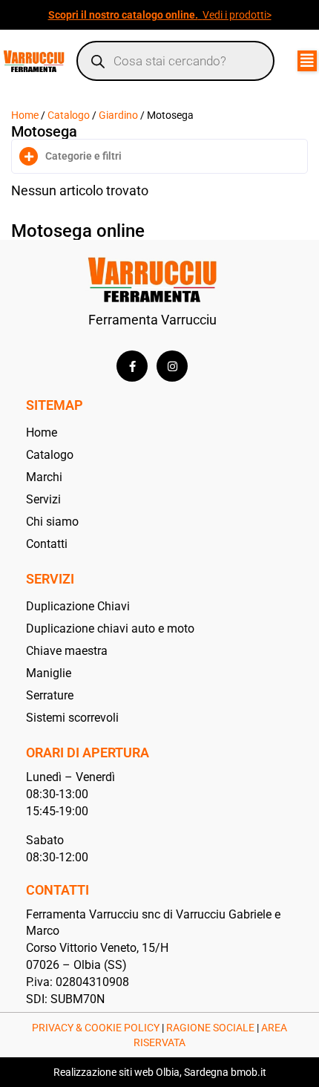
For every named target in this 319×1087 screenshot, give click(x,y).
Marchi (44, 477)
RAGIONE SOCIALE (210, 1028)
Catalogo (68, 115)
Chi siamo (52, 522)
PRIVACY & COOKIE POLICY (96, 1028)
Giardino (118, 115)
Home (25, 115)
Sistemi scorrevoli (72, 718)
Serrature (49, 695)
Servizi (43, 499)
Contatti (47, 544)
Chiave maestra (67, 651)
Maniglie (48, 673)
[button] (307, 60)
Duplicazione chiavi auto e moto (110, 628)
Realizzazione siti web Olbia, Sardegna (140, 1072)
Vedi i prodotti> (237, 15)
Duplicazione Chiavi (78, 606)
